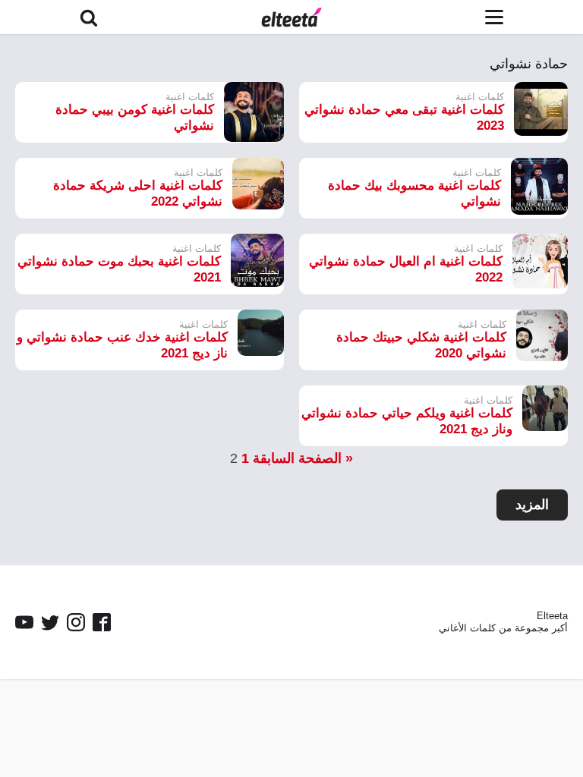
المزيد (532, 504)
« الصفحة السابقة (303, 458)
